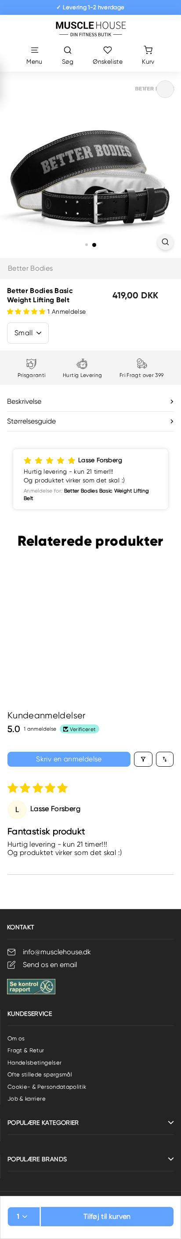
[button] (27, 311)
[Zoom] (165, 242)
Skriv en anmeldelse (69, 759)
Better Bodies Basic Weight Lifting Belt (40, 634)
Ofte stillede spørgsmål (39, 1074)
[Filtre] (143, 759)
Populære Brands (37, 1159)
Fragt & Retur (25, 1050)
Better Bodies (30, 268)
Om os (16, 1038)
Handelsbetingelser (34, 1062)
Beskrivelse (24, 401)
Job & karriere (26, 1098)
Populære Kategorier (43, 1122)
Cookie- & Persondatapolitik (46, 1086)
